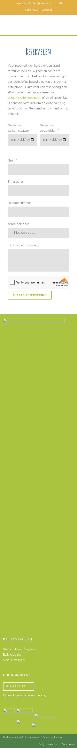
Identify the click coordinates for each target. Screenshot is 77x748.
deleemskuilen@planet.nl (34, 3)
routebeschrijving (34, 695)
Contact (47, 9)
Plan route (16, 686)
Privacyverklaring (52, 737)
